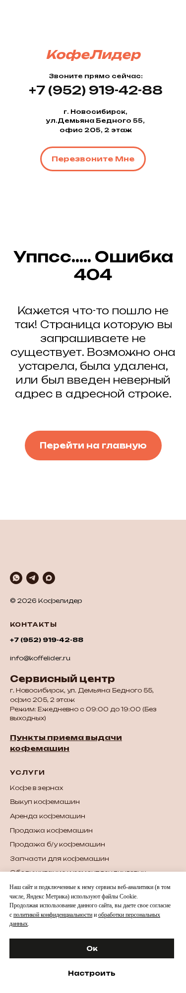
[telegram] (32, 578)
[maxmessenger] (49, 578)
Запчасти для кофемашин (59, 858)
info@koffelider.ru (40, 658)
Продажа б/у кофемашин (57, 844)
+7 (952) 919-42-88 (46, 640)
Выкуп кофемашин (45, 801)
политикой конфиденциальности (52, 914)
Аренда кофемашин (47, 816)
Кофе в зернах (36, 788)
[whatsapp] (16, 578)
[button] (93, 159)
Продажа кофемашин (51, 830)
